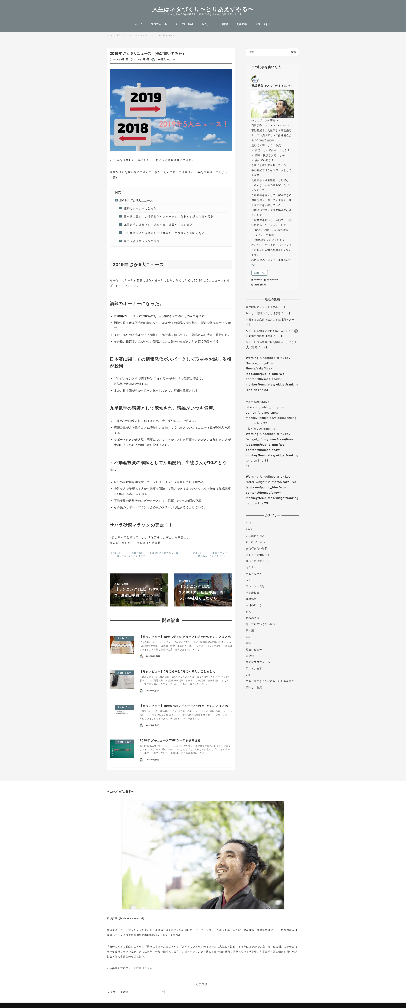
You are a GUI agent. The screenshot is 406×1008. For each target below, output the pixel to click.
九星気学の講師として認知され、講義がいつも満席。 (160, 224)
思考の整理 (252, 618)
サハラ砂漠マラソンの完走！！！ (146, 241)
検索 (293, 52)
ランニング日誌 (255, 586)
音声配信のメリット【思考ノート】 (267, 306)
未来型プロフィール (258, 662)
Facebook (272, 279)
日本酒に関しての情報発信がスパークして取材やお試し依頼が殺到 (168, 216)
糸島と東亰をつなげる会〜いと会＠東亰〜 (271, 681)
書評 (248, 643)
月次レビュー (168, 59)
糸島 (248, 674)
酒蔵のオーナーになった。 (141, 208)
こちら (148, 968)
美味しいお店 (254, 687)
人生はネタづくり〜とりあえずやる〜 (203, 9)
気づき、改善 (254, 668)
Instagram (260, 284)
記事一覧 (259, 272)
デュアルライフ (255, 573)
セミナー (251, 567)
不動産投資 (252, 592)
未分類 (250, 655)
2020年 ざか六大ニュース (164, 553)
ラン (248, 580)
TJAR (249, 529)
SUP (248, 523)
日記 (248, 636)
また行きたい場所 (256, 548)
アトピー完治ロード (258, 554)
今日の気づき (254, 605)
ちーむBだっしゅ (256, 542)
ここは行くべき (255, 535)
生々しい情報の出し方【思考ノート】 (268, 313)
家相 (248, 611)
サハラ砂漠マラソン (258, 561)
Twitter (258, 279)
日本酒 (250, 630)
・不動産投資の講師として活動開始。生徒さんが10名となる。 (166, 233)
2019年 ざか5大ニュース (136, 200)
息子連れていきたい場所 (260, 624)
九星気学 (251, 598)
